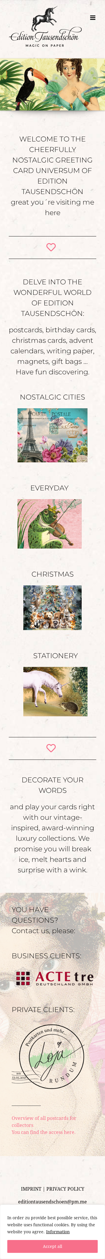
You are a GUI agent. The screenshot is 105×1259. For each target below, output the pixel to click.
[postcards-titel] (53, 410)
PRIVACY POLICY (65, 1189)
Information (58, 1231)
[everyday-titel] (50, 501)
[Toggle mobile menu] (93, 50)
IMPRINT (31, 1189)
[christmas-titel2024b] (52, 587)
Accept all (52, 1246)
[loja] (48, 1023)
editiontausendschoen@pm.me (52, 1202)
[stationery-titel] (55, 669)
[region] (52, 1232)
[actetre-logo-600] (52, 969)
